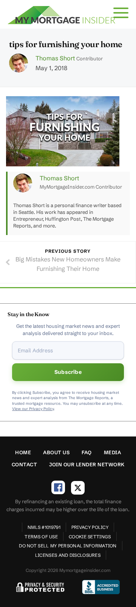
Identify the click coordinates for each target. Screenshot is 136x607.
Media (112, 452)
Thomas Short (55, 58)
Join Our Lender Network (87, 464)
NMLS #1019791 (44, 527)
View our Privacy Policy (33, 408)
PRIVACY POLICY (89, 527)
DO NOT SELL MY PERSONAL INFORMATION (68, 546)
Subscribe (68, 372)
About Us (56, 452)
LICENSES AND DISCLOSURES (67, 555)
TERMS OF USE (41, 536)
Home (23, 452)
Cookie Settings (90, 536)
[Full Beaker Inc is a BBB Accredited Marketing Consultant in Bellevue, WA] (101, 587)
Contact (24, 464)
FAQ (87, 452)
